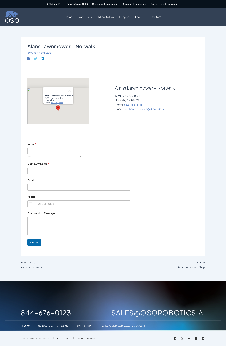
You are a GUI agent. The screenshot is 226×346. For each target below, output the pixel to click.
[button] (90, 17)
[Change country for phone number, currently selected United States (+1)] (31, 203)
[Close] (69, 91)
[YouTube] (189, 338)
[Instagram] (196, 338)
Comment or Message (41, 213)
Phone (31, 196)
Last (82, 156)
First (29, 156)
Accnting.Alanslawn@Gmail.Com (143, 109)
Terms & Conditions (86, 338)
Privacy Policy (63, 338)
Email (31, 180)
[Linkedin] (42, 58)
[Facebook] (28, 58)
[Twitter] (35, 58)
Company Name (38, 163)
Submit (34, 242)
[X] (182, 338)
